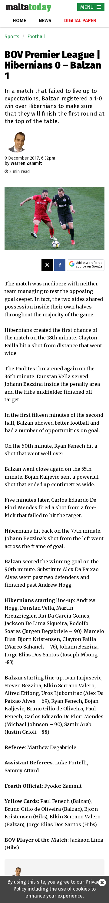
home (19, 20)
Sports (12, 36)
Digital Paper (80, 20)
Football (36, 36)
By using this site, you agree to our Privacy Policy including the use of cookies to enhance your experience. (54, 889)
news (45, 20)
